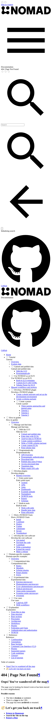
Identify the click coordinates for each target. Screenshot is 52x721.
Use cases (15, 600)
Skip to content (7, 5)
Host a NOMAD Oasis (20, 517)
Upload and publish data (21, 369)
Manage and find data (19, 427)
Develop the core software (21, 538)
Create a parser (22, 404)
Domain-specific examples (16, 556)
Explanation (11, 610)
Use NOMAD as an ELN (21, 378)
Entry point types (23, 480)
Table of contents (8, 662)
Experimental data (18, 580)
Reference (10, 637)
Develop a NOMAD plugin (22, 392)
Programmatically (23, 452)
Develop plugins (17, 473)
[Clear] (2, 228)
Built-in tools (21, 506)
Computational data (19, 563)
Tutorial (9, 359)
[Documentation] (26, 14)
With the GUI (21, 432)
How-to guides (12, 420)
